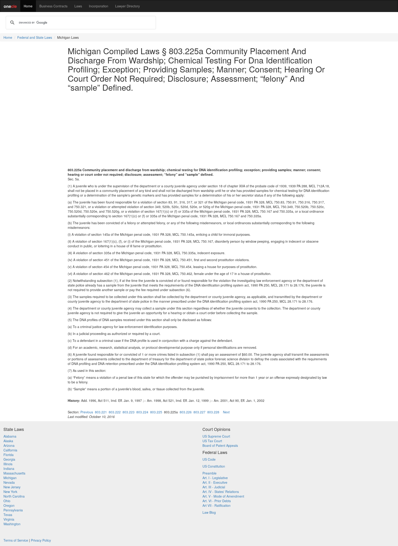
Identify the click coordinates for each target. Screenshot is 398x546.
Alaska (8, 441)
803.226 (186, 412)
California (10, 450)
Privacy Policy (41, 540)
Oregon (9, 505)
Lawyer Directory (127, 6)
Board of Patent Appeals (220, 445)
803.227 (199, 412)
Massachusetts (14, 473)
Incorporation (98, 6)
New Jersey (11, 487)
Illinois (7, 464)
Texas (7, 514)
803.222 (115, 412)
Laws (78, 6)
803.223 (129, 412)
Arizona (9, 445)
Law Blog (209, 512)
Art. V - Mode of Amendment (223, 496)
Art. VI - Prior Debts (216, 500)
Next (226, 412)
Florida (8, 454)
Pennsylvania (13, 510)
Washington (11, 524)
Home (28, 6)
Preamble (209, 473)
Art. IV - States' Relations (220, 491)
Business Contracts (53, 6)
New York (10, 491)
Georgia (9, 459)
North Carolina (14, 496)
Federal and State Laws (34, 37)
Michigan (10, 477)
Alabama (9, 436)
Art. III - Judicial (213, 487)
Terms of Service (15, 540)
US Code (209, 459)
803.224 (142, 412)
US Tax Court (212, 441)
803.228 (213, 412)
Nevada (9, 482)
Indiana (8, 468)
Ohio (6, 500)
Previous (86, 412)
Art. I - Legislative (215, 477)
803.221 (101, 412)
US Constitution (213, 466)
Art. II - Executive (214, 482)
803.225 (156, 412)
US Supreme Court (216, 436)
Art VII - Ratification (216, 505)
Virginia (8, 519)
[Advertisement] (199, 127)
